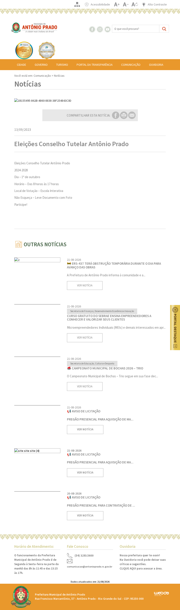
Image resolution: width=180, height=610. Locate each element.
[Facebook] (92, 29)
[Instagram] (100, 29)
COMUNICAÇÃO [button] (130, 65)
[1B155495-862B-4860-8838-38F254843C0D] (90, 100)
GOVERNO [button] (41, 65)
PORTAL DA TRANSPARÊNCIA (95, 65)
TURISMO (62, 65)
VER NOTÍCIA (84, 285)
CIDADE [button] (21, 65)
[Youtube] (107, 29)
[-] (125, 4)
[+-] (134, 4)
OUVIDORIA (156, 65)
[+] (116, 4)
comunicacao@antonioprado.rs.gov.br (89, 566)
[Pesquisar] (164, 29)
